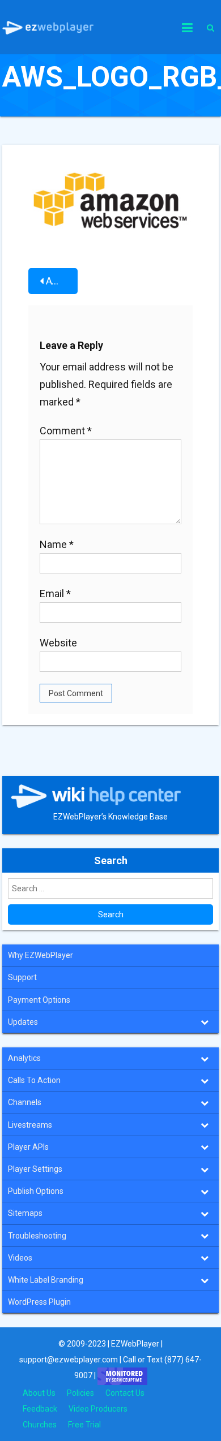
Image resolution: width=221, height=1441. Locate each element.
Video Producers (98, 1408)
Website (58, 643)
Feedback (40, 1408)
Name (57, 544)
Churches (40, 1424)
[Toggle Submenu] (204, 1022)
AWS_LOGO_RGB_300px (62, 281)
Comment (66, 431)
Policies (80, 1392)
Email (55, 593)
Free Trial (84, 1424)
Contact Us (124, 1392)
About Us (39, 1392)
